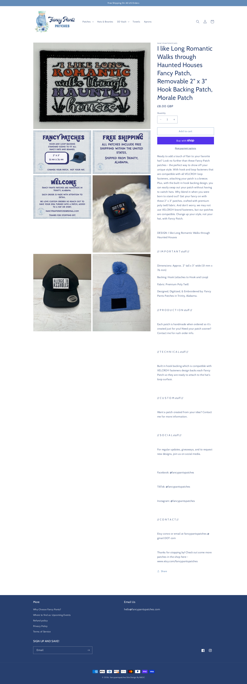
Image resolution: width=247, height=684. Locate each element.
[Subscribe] (88, 650)
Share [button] (164, 571)
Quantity (161, 113)
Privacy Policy (40, 626)
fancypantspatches (118, 677)
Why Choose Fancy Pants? (47, 609)
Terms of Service (42, 631)
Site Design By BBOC (136, 677)
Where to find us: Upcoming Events (52, 615)
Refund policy (40, 620)
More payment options (185, 148)
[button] (87, 21)
